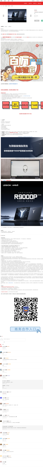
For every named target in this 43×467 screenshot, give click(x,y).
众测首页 (25, 3)
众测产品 (30, 3)
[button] (3, 16)
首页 (1, 0)
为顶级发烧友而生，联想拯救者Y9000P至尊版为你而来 (25, 136)
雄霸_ (3, 403)
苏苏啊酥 (4, 385)
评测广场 (34, 3)
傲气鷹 (3, 409)
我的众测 (39, 3)
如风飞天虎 (4, 369)
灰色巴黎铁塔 (4, 352)
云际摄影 (4, 450)
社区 (8, 0)
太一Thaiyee (7, 385)
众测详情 (2, 26)
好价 (5, 0)
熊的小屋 (4, 397)
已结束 (37, 20)
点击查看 (4, 180)
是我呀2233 (4, 375)
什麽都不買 (4, 438)
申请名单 (6, 26)
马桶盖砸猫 (4, 432)
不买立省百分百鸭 (5, 426)
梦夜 (3, 444)
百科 (12, 0)
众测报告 (10, 26)
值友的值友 (4, 346)
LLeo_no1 (4, 415)
